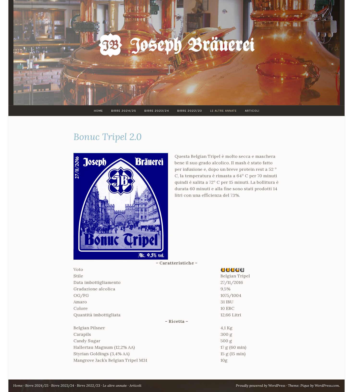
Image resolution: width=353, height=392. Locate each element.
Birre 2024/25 (123, 110)
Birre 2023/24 (156, 110)
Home (98, 110)
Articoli (252, 110)
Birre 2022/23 (189, 110)
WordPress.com (327, 385)
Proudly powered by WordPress (260, 385)
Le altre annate (223, 110)
